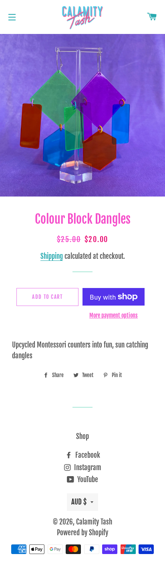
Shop (82, 436)
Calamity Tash (94, 522)
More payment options (113, 315)
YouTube (87, 479)
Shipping (51, 256)
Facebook (87, 455)
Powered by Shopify (82, 532)
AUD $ (79, 502)
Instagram (86, 467)
